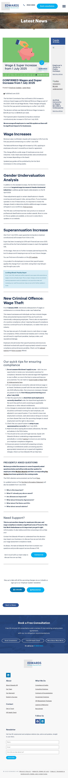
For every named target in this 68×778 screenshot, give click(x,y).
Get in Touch (10, 708)
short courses (16, 350)
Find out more (27, 207)
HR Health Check (11, 712)
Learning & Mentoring (41, 705)
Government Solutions (42, 697)
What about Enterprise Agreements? (20, 500)
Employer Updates (15, 88)
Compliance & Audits (41, 685)
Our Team (9, 689)
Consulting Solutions (41, 689)
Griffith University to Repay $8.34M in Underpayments (59, 104)
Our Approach (10, 693)
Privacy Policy (25, 771)
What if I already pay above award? (20, 493)
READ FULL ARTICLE (58, 74)
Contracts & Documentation (44, 693)
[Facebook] (37, 721)
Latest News (26, 88)
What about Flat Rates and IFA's (18, 503)
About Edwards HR (12, 685)
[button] (64, 6)
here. (38, 478)
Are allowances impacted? (17, 496)
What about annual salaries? (17, 506)
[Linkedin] (8, 675)
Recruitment (39, 708)
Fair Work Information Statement (32, 482)
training (25, 439)
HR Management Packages (43, 701)
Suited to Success (11, 697)
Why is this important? (15, 490)
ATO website (33, 257)
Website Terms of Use (40, 771)
